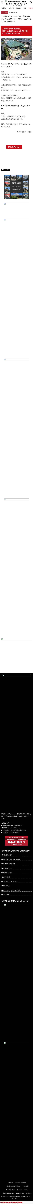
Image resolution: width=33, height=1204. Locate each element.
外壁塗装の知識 (7, 872)
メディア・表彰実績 (20, 1182)
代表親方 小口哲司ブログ (10, 881)
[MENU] (2, 2)
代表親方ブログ (10, 1189)
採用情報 (26, 1186)
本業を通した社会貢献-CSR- (13, 1186)
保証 (25, 8)
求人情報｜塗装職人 (8, 1193)
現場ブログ (6, 886)
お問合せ (28, 1193)
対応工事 (4, 8)
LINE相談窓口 (20, 1193)
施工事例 (11, 8)
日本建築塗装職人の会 (14, 816)
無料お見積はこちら (14, 147)
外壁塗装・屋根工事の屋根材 (11, 859)
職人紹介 (18, 8)
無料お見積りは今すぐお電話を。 (11, 1202)
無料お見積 (6, 877)
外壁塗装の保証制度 (9, 863)
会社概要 (10, 1182)
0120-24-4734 (15, 832)
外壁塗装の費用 (7, 868)
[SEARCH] (31, 2)
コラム (26, 1189)
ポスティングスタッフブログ (11, 890)
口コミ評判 (5, 12)
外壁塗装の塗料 (7, 855)
